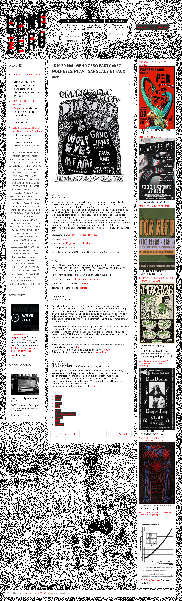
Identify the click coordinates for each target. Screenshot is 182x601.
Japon (20, 247)
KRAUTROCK (15, 223)
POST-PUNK (35, 223)
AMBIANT (21, 183)
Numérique (26, 156)
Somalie (24, 210)
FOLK (12, 172)
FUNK (57, 399)
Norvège (14, 199)
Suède (36, 253)
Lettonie (37, 199)
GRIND (27, 216)
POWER (23, 240)
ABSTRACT (14, 159)
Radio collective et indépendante (20, 336)
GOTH (32, 284)
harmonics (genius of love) (88, 279)
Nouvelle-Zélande (28, 257)
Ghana (25, 220)
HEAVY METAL (23, 284)
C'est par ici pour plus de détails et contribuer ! (23, 349)
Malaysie (20, 213)
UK (29, 223)
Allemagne (17, 220)
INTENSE (15, 206)
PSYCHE (26, 172)
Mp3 (37, 267)
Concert (59, 424)
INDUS (36, 230)
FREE (18, 270)
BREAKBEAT (18, 193)
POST (28, 159)
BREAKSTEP (16, 189)
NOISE (58, 403)
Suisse (30, 253)
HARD (33, 159)
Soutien (37, 183)
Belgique (34, 216)
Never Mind (101, 352)
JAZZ (13, 203)
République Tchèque (17, 226)
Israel (21, 176)
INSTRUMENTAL (26, 230)
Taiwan (20, 203)
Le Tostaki (15, 267)
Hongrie (13, 210)
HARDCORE (34, 186)
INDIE (12, 152)
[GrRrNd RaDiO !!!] (25, 384)
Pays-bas (29, 274)
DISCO (58, 396)
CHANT (34, 277)
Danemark (35, 203)
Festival (21, 199)
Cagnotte (19, 108)
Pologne (16, 240)
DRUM (30, 206)
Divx (37, 260)
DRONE (23, 253)
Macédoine (20, 274)
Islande (33, 270)
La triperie (29, 162)
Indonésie (36, 226)
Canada (58, 417)
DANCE (29, 179)
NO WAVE (19, 260)
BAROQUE (37, 166)
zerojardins (95, 386)
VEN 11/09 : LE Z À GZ (150, 136)
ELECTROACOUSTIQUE (32, 152)
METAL (21, 159)
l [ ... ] (154, 582)
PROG (38, 284)
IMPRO (26, 186)
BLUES (13, 213)
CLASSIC (32, 267)
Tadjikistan (34, 233)
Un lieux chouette (25, 196)
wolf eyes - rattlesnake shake (77, 243)
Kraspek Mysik (24, 277)
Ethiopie (25, 287)
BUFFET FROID (35, 210)
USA (57, 421)
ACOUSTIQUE (17, 186)
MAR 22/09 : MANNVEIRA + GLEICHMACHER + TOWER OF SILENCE (157, 439)
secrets (83, 287)
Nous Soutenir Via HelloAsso (152, 27)
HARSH (22, 280)
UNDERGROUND (30, 193)
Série (36, 237)
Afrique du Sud (22, 233)
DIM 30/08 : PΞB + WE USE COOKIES (152, 64)
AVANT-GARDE (28, 169)
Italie (27, 213)
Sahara (27, 203)
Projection (16, 156)
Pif (142, 580)
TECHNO (37, 196)
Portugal (35, 156)
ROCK (24, 223)
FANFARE (30, 264)
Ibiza (15, 216)
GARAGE (25, 189)
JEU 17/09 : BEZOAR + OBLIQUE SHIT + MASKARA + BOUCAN (157, 279)
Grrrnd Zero (16, 257)
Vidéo (32, 260)
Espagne (29, 199)
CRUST (38, 264)
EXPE (32, 247)
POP (57, 406)
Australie (15, 179)
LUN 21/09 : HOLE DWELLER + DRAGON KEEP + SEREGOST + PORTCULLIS (153, 363)
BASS (39, 159)
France (13, 183)
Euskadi (18, 172)
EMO (14, 237)
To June (107, 349)
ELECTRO (26, 250)
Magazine (15, 230)
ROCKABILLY (17, 169)
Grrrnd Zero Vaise (33, 280)
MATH (26, 243)
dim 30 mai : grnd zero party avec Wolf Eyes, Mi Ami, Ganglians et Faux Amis (88, 71)
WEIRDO (24, 267)
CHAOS (19, 152)
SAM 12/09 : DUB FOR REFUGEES (154, 206)
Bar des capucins (17, 162)
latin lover (85, 283)
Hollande (28, 166)
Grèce (32, 243)
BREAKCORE (18, 243)
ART (37, 169)
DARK (36, 274)
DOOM (22, 264)
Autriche (13, 196)
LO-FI (20, 216)
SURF (15, 277)
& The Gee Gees (151, 580)
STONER (13, 284)
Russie (36, 179)
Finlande (23, 206)
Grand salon (32, 240)
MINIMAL (33, 176)
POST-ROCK (14, 264)
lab (19, 210)
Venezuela (14, 280)
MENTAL (29, 183)
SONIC (26, 247)
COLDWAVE (35, 213)
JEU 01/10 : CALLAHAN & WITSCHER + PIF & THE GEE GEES (156, 514)
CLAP (27, 260)
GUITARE (25, 270)
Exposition (34, 189)
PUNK (58, 410)
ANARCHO (34, 220)
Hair (78, 347)
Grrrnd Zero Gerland (65, 413)
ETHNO (34, 250)
